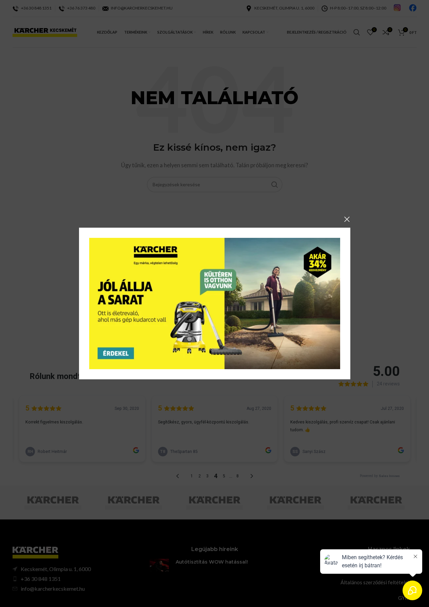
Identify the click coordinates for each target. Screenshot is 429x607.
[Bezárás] (346, 219)
